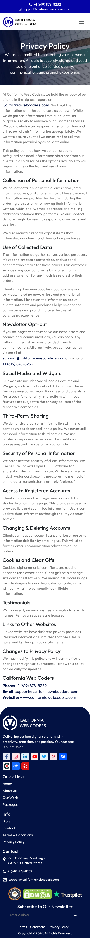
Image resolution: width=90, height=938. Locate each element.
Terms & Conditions (18, 835)
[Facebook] (6, 756)
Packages (10, 804)
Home (7, 783)
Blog (6, 821)
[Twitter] (44, 756)
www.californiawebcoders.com (48, 697)
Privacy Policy (13, 842)
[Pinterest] (53, 756)
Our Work (10, 797)
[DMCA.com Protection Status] (37, 894)
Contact (9, 828)
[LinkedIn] (25, 756)
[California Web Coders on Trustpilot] (63, 756)
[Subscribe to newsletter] (75, 915)
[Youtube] (34, 756)
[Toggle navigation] (81, 22)
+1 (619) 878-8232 (47, 4)
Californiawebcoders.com (26, 104)
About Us (10, 790)
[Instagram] (16, 756)
